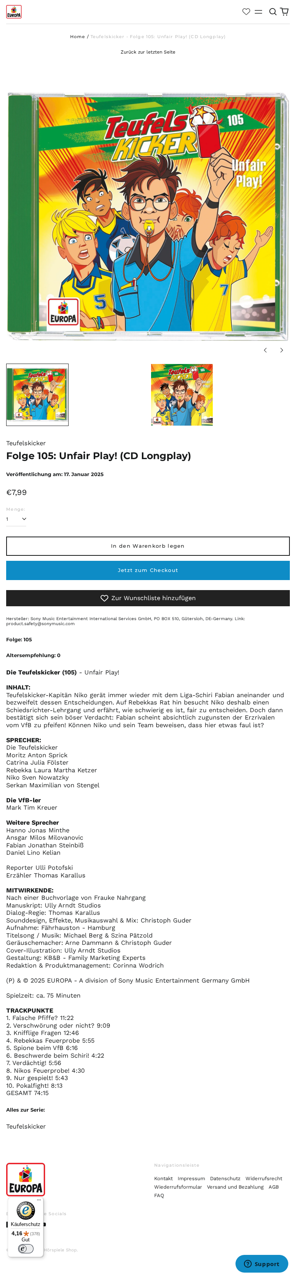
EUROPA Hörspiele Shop (51, 1250)
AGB (274, 1187)
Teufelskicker (26, 1126)
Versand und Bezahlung (235, 1187)
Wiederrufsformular (178, 1187)
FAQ (159, 1195)
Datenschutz (225, 1178)
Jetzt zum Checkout (148, 570)
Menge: (15, 509)
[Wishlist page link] (246, 11)
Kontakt (163, 1178)
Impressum (191, 1178)
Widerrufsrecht (264, 1178)
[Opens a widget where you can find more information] (261, 1264)
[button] (272, 11)
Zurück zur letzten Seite (148, 52)
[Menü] (39, 1201)
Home (78, 36)
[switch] (26, 1248)
